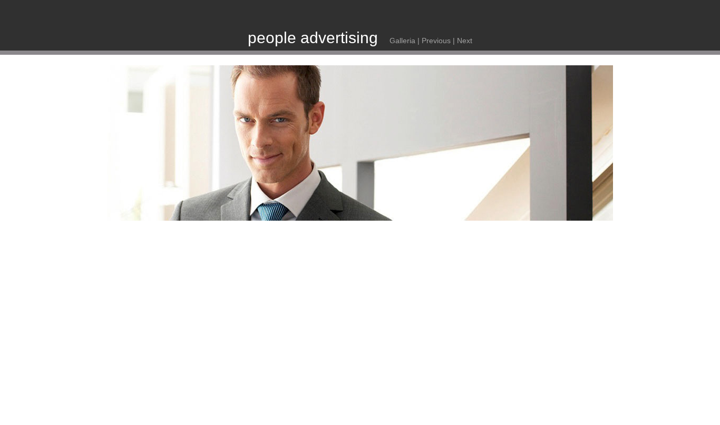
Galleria (402, 41)
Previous (436, 41)
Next (464, 41)
